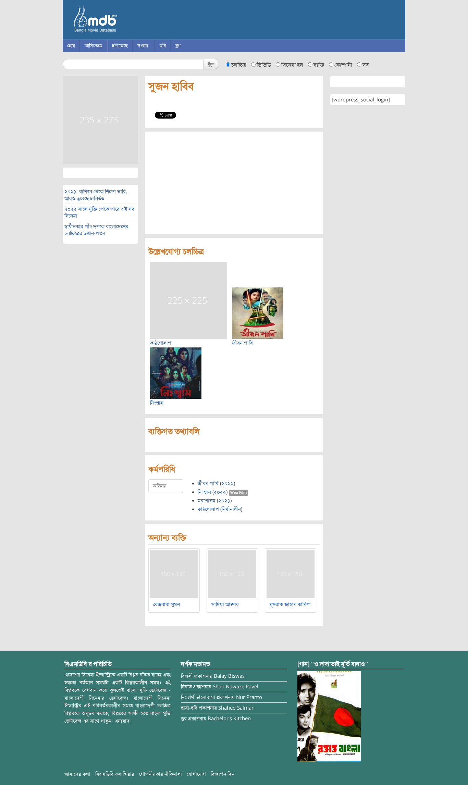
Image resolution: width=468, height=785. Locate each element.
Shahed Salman (236, 708)
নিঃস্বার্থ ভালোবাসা (198, 697)
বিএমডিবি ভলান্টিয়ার (114, 774)
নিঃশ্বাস (156, 403)
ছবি (163, 46)
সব (365, 65)
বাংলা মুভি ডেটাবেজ (124, 20)
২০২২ (227, 483)
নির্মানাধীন (231, 509)
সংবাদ (142, 46)
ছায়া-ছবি (189, 708)
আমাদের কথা (77, 774)
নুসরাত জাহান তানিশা (290, 604)
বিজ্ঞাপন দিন (222, 774)
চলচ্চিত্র (238, 65)
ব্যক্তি (318, 65)
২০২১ (224, 501)
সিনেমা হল (292, 65)
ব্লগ (178, 46)
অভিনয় (160, 486)
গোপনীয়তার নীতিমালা (160, 774)
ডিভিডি (264, 65)
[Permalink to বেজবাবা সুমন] (174, 574)
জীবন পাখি (242, 343)
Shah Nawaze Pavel (235, 687)
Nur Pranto (249, 697)
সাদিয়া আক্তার (225, 604)
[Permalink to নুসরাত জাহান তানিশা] (291, 574)
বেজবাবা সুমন (166, 604)
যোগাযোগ (196, 774)
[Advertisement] (234, 183)
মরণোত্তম (206, 501)
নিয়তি (186, 687)
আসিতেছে (93, 46)
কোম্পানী (343, 65)
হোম (71, 46)
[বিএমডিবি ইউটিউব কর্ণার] (329, 716)
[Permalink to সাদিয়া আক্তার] (232, 574)
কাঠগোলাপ (160, 343)
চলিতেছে (120, 46)
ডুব (184, 718)
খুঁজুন (211, 64)
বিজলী (187, 676)
